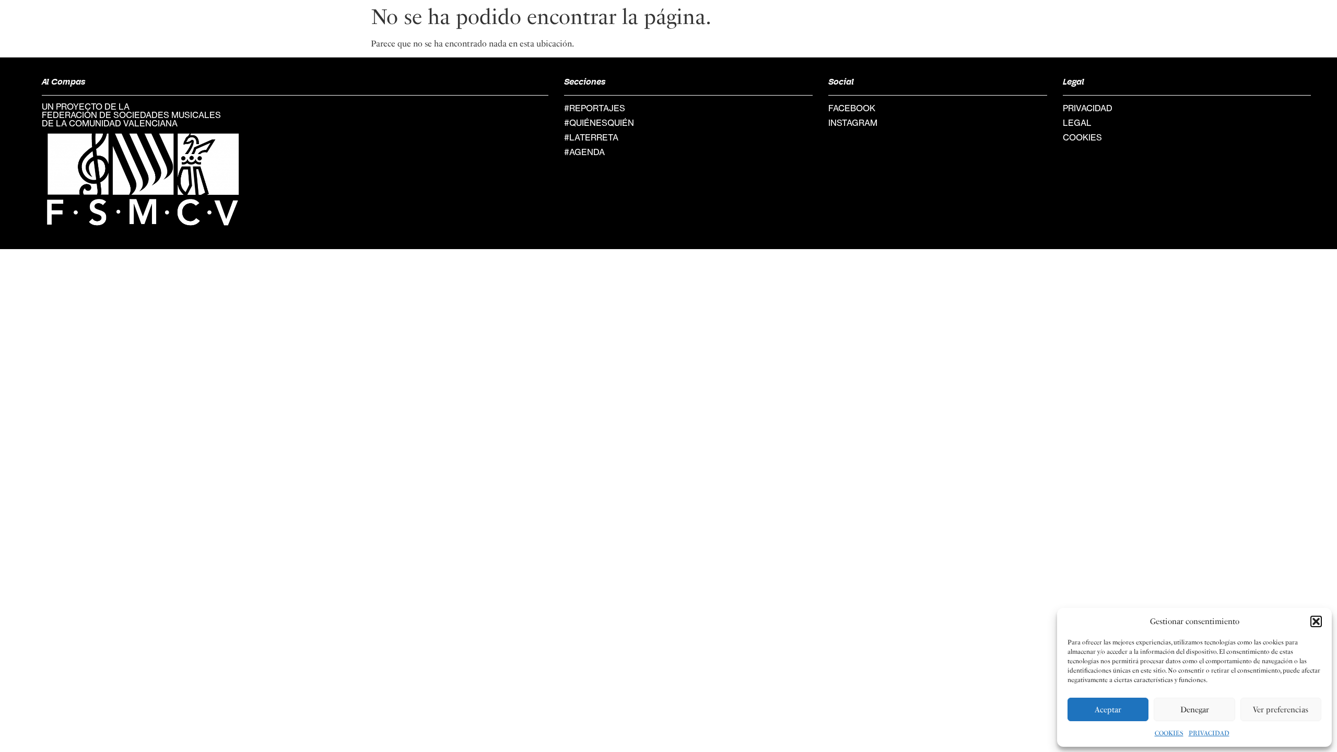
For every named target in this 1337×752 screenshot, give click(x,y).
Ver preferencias (1280, 709)
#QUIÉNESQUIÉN (599, 123)
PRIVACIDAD (1209, 733)
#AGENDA (584, 152)
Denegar (1194, 709)
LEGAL (1077, 123)
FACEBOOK (851, 108)
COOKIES (1169, 733)
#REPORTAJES (594, 108)
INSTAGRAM (852, 123)
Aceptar (1108, 709)
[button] (1316, 621)
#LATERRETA (591, 137)
